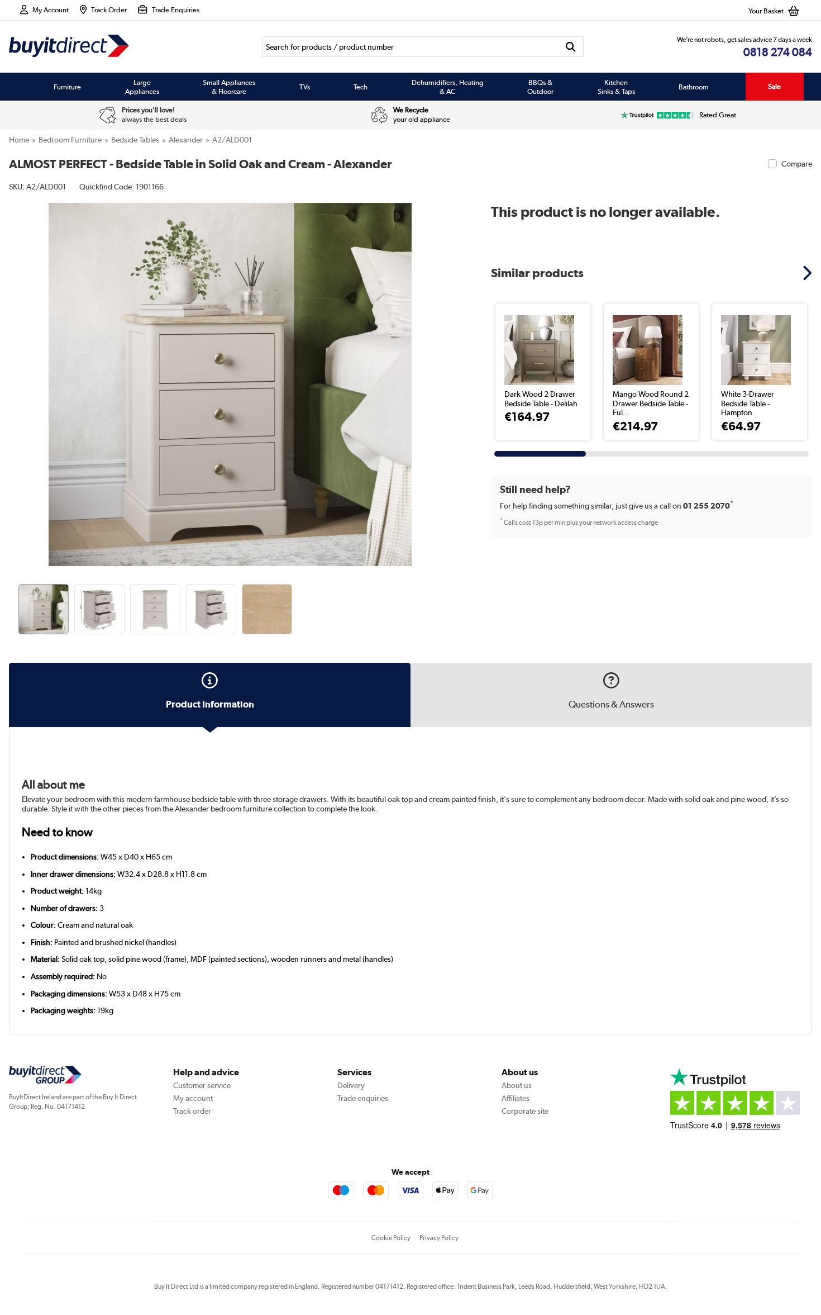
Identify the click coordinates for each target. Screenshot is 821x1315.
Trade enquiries (362, 1098)
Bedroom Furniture (70, 139)
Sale (774, 86)
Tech (360, 86)
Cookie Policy (390, 1238)
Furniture (67, 86)
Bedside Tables (135, 139)
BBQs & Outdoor (540, 87)
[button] (443, 372)
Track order (192, 1111)
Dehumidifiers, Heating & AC (448, 87)
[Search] (570, 46)
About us (517, 1085)
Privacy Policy (439, 1238)
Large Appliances (142, 87)
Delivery (351, 1085)
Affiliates (515, 1098)
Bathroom (694, 86)
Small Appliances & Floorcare (229, 87)
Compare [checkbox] (796, 163)
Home (19, 139)
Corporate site (525, 1111)
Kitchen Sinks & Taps (616, 87)
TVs (304, 86)
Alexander (186, 139)
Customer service (202, 1085)
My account (193, 1098)
